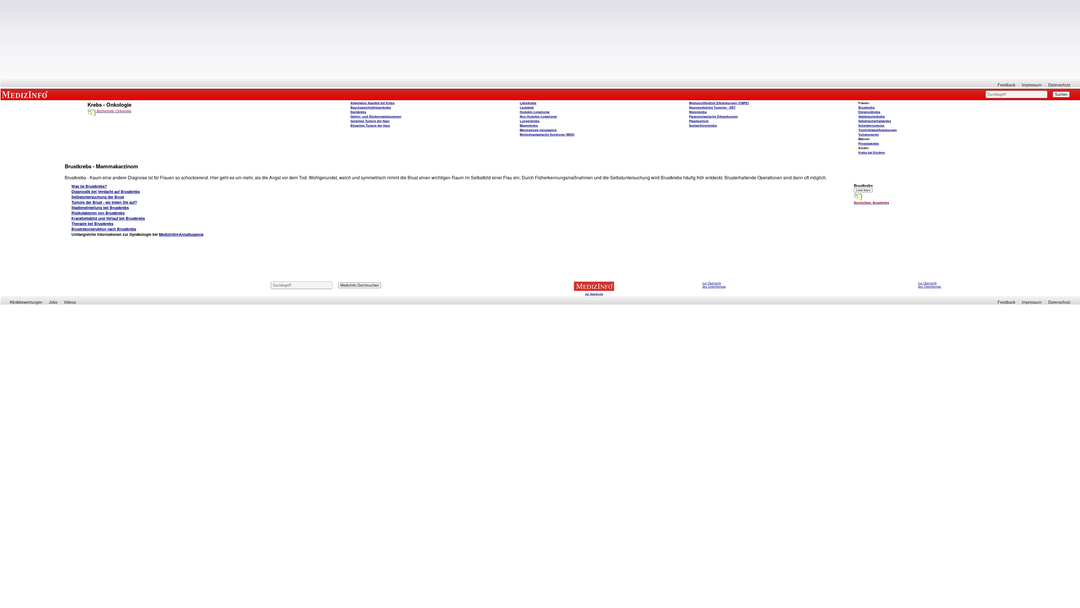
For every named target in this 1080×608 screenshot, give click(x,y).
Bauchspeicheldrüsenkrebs (370, 107)
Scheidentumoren (871, 125)
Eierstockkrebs (869, 112)
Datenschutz (1059, 85)
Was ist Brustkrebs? (89, 186)
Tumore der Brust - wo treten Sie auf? (104, 202)
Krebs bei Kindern (871, 152)
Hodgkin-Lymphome (535, 112)
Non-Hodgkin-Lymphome (538, 116)
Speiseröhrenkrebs (703, 125)
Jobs (53, 302)
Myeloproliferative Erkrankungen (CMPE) (719, 103)
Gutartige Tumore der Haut (370, 121)
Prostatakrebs (868, 143)
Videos (70, 302)
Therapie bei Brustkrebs (92, 223)
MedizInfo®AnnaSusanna (181, 234)
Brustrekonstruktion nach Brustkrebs (103, 229)
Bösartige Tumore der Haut (370, 125)
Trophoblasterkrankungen (877, 130)
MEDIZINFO (26, 94)
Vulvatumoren (868, 134)
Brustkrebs (866, 107)
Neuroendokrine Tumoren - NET (712, 107)
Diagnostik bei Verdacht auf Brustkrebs (105, 191)
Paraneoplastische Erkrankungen (713, 116)
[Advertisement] (540, 39)
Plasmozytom (698, 121)
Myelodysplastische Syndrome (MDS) (547, 134)
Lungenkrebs (529, 121)
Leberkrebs (528, 103)
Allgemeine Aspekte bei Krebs (372, 103)
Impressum (1032, 85)
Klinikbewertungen (26, 302)
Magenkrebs (529, 125)
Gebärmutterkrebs (871, 116)
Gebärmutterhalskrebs (874, 121)
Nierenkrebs (698, 112)
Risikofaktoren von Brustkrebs (98, 213)
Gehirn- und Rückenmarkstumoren (375, 116)
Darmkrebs (358, 112)
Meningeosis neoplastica (538, 130)
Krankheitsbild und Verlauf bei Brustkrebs (108, 218)
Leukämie (527, 107)
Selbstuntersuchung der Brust (97, 197)
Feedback (1006, 85)
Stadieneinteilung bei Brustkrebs (100, 207)
